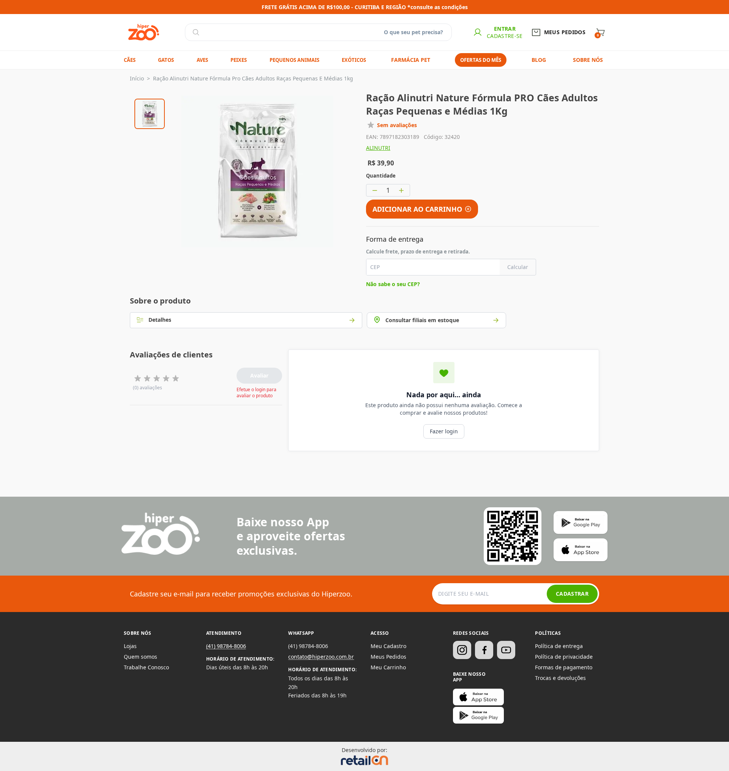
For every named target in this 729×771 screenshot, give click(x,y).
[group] (149, 113)
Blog (539, 59)
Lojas (130, 646)
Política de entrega (559, 646)
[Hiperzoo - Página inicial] (144, 32)
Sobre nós (588, 59)
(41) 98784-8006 (226, 646)
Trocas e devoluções (560, 677)
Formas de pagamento (563, 667)
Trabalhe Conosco (146, 667)
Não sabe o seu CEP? (393, 284)
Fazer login (444, 431)
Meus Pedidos (388, 656)
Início (137, 78)
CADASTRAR (572, 593)
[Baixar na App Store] (478, 697)
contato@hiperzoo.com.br (321, 656)
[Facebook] (484, 650)
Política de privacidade (564, 656)
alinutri (378, 147)
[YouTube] (506, 650)
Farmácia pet (410, 59)
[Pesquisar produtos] (196, 32)
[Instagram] (462, 650)
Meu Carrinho (388, 667)
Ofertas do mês (480, 60)
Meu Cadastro (388, 646)
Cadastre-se (505, 35)
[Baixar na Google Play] (478, 715)
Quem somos (140, 656)
